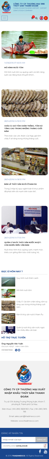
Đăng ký (41, 439)
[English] (41, 18)
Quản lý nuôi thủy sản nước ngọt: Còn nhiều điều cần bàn (22, 243)
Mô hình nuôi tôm (24, 290)
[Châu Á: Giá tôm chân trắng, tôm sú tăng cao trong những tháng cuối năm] (8, 305)
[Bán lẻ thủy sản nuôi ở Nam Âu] (8, 318)
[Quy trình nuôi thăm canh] (8, 281)
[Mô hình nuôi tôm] (8, 293)
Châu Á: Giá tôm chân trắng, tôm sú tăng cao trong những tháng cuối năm (31, 304)
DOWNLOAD (15, 446)
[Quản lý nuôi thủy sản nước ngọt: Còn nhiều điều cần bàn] (8, 330)
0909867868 (7, 350)
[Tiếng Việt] (46, 18)
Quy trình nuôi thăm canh (27, 278)
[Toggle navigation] (4, 18)
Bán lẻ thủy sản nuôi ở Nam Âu (29, 314)
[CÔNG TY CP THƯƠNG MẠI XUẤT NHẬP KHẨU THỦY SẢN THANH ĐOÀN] (6, 7)
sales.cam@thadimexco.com (27, 416)
